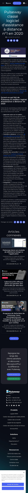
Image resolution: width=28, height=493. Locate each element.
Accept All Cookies (13, 484)
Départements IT (14, 441)
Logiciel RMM (14, 413)
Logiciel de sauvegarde (14, 422)
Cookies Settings (13, 488)
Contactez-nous (14, 462)
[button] (17, 3)
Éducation (14, 444)
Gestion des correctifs (14, 419)
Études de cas (14, 465)
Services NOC (14, 428)
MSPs (14, 438)
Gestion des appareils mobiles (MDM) (14, 416)
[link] (8, 3)
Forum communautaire (14, 456)
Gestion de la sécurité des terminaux (14, 425)
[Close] (24, 472)
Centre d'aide (14, 459)
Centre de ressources (14, 453)
